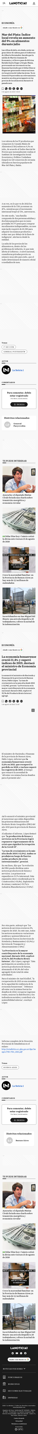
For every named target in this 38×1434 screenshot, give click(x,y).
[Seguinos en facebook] (25, 1353)
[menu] (4, 3)
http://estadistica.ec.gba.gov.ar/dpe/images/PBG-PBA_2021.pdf (19, 1050)
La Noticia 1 (18, 370)
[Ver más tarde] (3, 88)
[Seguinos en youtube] (17, 1353)
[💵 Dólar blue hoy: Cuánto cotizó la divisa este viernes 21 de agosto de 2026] (19, 521)
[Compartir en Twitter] (14, 88)
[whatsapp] (6, 88)
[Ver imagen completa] (33, 97)
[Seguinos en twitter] (21, 1353)
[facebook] (10, 88)
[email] (17, 88)
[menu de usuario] (34, 3)
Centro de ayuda (19, 1418)
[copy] (21, 88)
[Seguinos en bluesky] (13, 1353)
